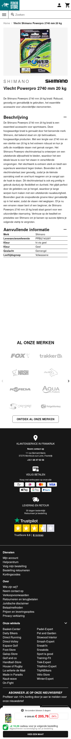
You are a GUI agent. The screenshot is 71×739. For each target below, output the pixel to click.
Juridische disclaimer (16, 603)
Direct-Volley (10, 641)
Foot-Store (9, 650)
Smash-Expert (45, 641)
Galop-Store (10, 654)
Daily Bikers (10, 633)
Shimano (16, 81)
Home (6, 23)
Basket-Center (11, 629)
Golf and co (10, 658)
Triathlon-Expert (46, 666)
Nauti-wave (10, 679)
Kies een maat (36, 734)
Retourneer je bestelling (35, 513)
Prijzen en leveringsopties (18, 612)
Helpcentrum (10, 562)
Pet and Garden (46, 633)
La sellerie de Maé (14, 670)
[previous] (2, 381)
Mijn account (10, 558)
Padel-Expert (45, 629)
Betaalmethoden (13, 607)
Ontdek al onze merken (35, 419)
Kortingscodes (11, 574)
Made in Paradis (13, 674)
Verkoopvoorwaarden (16, 595)
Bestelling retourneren (16, 570)
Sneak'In (42, 645)
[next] (68, 381)
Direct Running (12, 637)
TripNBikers (44, 670)
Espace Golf (10, 645)
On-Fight (8, 683)
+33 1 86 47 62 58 (35, 459)
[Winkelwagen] (67, 5)
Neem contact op (35, 448)
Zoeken (20, 15)
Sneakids (42, 650)
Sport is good (45, 654)
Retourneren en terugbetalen (20, 599)
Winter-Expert (45, 679)
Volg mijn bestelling (15, 566)
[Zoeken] (13, 14)
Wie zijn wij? (10, 587)
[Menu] (4, 15)
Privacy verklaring (14, 616)
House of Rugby (13, 666)
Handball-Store (12, 662)
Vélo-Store (43, 674)
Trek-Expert (44, 662)
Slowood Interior (47, 637)
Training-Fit (44, 658)
